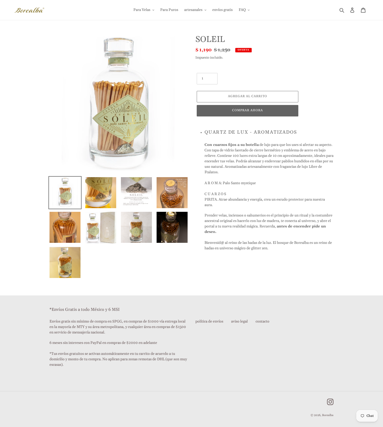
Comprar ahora (247, 110)
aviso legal (239, 321)
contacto (262, 321)
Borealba (327, 415)
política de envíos (209, 321)
